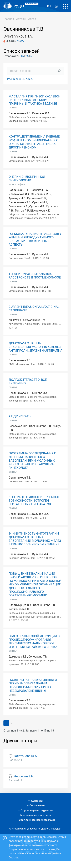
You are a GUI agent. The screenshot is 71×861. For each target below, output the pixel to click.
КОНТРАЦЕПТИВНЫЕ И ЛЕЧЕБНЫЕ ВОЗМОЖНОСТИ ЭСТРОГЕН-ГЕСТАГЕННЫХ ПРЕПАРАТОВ (34, 500)
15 (22, 56)
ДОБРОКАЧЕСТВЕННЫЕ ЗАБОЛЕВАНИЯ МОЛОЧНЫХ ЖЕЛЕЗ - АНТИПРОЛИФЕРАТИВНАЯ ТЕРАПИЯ (35, 347)
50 (31, 56)
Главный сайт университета (37, 815)
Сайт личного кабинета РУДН (37, 819)
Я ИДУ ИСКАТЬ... (21, 416)
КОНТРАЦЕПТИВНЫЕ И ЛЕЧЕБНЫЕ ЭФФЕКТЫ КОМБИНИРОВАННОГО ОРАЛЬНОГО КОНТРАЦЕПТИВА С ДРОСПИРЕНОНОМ (34, 142)
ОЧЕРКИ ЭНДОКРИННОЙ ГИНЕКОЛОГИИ (27, 178)
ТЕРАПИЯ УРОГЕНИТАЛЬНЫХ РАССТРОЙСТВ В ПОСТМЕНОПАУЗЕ (35, 275)
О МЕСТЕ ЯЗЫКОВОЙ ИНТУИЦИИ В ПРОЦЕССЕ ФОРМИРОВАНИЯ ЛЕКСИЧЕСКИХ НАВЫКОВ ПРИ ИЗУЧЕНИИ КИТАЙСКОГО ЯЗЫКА (34, 641)
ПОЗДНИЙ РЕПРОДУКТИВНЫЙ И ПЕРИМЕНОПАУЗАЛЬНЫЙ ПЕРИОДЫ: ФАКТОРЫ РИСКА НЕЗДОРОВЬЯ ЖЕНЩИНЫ (33, 685)
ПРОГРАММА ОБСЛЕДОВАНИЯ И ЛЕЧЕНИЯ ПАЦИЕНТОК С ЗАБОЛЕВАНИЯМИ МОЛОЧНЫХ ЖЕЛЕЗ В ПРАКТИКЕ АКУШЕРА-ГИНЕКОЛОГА (32, 460)
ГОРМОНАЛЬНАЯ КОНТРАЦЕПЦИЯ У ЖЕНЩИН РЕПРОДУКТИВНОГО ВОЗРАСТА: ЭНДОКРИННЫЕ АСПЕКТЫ (35, 239)
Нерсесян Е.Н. (24, 776)
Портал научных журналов (37, 810)
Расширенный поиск (20, 79)
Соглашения (37, 805)
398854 (20, 41)
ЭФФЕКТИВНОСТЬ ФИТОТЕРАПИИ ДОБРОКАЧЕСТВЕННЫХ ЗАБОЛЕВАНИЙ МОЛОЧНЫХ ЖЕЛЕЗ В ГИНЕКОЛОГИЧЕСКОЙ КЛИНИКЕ (35, 539)
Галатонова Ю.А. (26, 756)
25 (27, 56)
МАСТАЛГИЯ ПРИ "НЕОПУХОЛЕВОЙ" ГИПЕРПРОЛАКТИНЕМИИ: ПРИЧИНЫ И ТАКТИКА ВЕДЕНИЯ (35, 100)
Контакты (37, 800)
